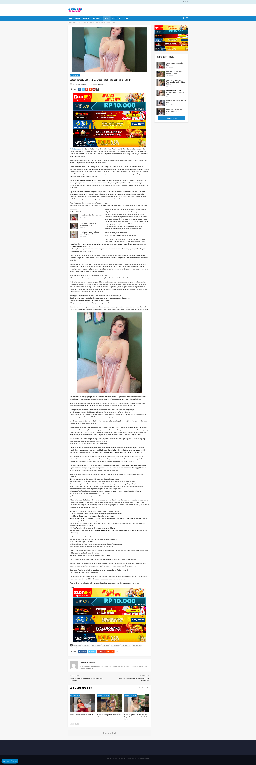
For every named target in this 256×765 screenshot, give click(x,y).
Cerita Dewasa (77, 645)
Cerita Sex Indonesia (76, 149)
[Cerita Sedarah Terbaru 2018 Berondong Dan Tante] (74, 226)
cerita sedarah (105, 645)
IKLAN (126, 18)
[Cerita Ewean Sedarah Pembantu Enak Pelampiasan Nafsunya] (74, 234)
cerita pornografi (96, 645)
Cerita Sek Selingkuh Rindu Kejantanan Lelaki (174, 72)
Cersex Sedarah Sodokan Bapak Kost (91, 215)
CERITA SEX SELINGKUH (103, 695)
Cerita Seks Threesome (76, 647)
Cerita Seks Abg (115, 645)
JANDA (77, 18)
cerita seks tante (137, 645)
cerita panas (86, 645)
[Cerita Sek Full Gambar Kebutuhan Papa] (160, 103)
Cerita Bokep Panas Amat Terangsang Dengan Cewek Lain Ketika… (175, 82)
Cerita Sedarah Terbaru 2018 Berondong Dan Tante (88, 224)
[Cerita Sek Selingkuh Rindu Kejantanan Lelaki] (109, 703)
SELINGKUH (97, 18)
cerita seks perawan (125, 645)
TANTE (106, 18)
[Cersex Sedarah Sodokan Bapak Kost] (74, 217)
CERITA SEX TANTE (75, 75)
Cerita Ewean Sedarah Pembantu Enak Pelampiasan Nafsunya (89, 233)
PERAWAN (86, 18)
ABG (70, 18)
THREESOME (116, 18)
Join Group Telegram (10, 761)
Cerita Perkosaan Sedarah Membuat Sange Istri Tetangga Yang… (175, 92)
